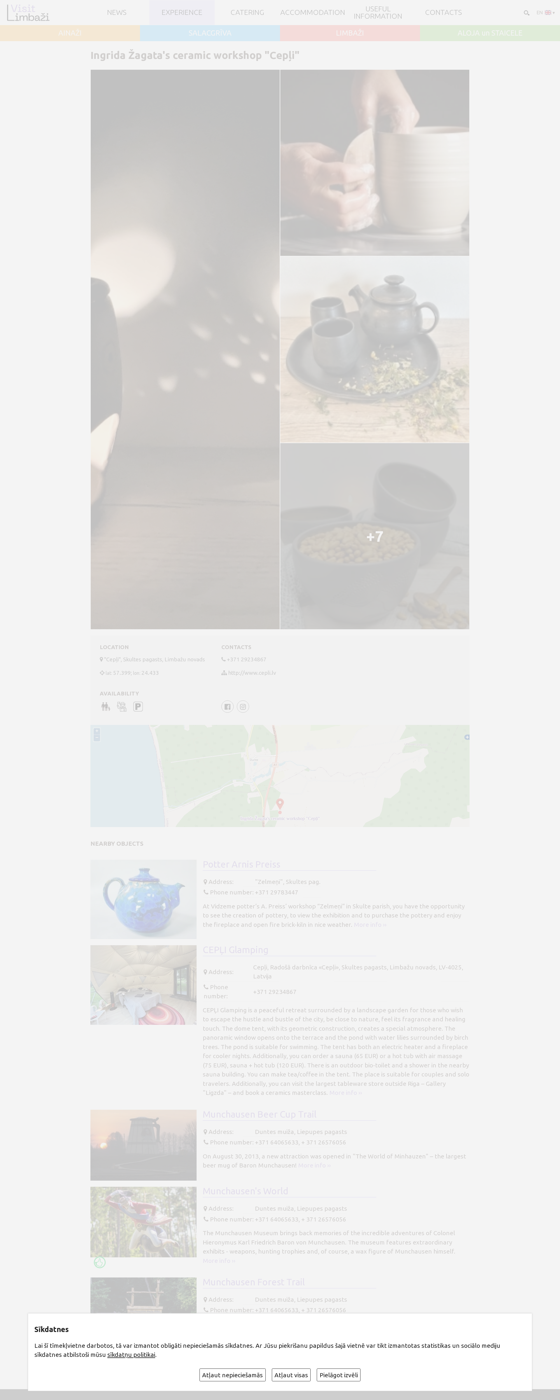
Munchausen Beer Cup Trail (259, 1114)
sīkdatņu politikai (131, 1354)
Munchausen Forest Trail (254, 1282)
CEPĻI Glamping (236, 950)
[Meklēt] (526, 13)
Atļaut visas (291, 1374)
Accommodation (312, 12)
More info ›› (370, 924)
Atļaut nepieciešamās (232, 1374)
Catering (247, 12)
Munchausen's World (245, 1191)
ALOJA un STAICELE (490, 33)
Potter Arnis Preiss (241, 864)
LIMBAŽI (350, 33)
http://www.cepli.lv (252, 673)
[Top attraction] (100, 1262)
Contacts (443, 12)
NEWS (117, 12)
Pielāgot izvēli (339, 1374)
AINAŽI (70, 33)
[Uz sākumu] (28, 12)
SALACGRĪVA (210, 33)
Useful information (378, 12)
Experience (182, 12)
